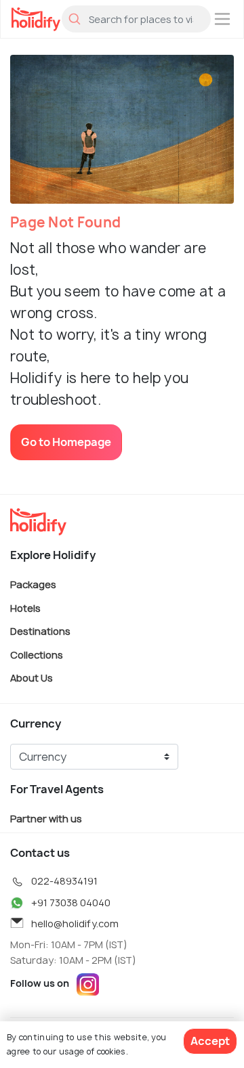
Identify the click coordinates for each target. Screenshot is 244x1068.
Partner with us (46, 817)
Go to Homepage (66, 442)
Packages (33, 584)
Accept (210, 1040)
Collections (36, 654)
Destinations (40, 631)
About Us (31, 677)
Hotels (25, 607)
